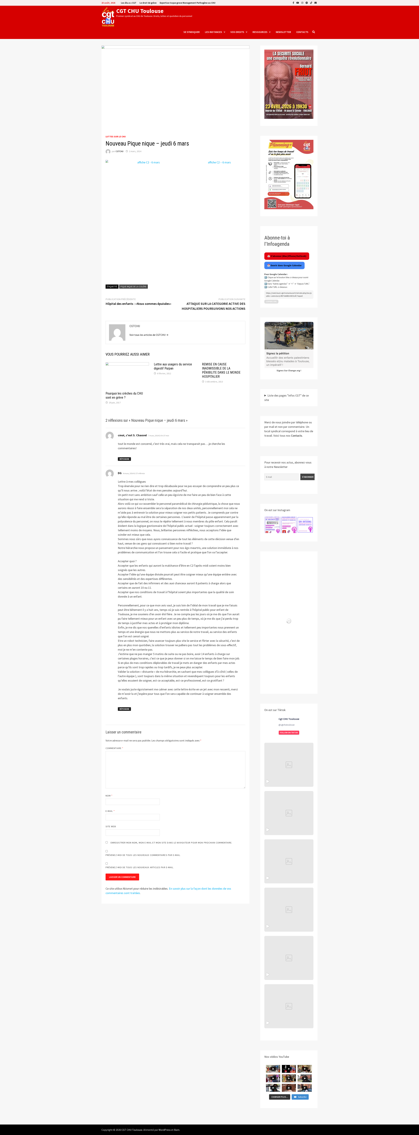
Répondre (124, 459)
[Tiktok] (311, 2)
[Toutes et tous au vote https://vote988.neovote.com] (288, 1006)
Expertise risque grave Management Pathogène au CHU (187, 2)
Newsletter (283, 32)
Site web (111, 826)
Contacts (302, 32)
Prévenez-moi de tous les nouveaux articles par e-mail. (140, 867)
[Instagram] (303, 2)
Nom (109, 795)
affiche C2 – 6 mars (219, 162)
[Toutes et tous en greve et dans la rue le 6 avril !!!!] (288, 813)
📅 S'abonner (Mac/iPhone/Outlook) (286, 256)
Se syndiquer (191, 32)
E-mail (110, 811)
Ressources (260, 32)
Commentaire (114, 748)
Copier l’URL (271, 301)
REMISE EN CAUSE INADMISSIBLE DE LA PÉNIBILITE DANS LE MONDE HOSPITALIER (221, 370)
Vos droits (237, 32)
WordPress (165, 1129)
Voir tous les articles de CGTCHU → (148, 334)
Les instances (213, 32)
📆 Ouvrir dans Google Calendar (284, 265)
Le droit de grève (148, 2)
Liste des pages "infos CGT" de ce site (286, 398)
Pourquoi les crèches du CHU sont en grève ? (124, 395)
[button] (272, 525)
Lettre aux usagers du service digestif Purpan (173, 366)
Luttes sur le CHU (116, 136)
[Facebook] (294, 2)
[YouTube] (298, 2)
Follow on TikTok (289, 732)
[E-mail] (316, 2)
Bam (176, 1129)
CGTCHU (119, 151)
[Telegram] (307, 2)
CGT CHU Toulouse (140, 11)
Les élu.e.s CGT (128, 2)
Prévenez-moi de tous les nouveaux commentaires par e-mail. (143, 855)
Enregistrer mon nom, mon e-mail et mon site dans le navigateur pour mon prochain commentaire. (171, 842)
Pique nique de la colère (133, 286)
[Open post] (288, 910)
